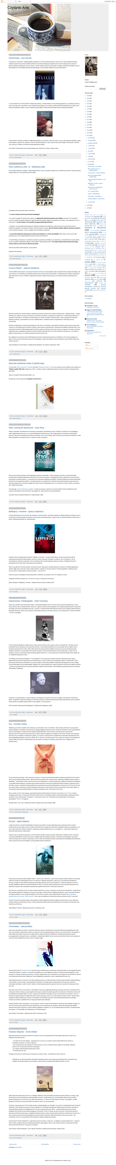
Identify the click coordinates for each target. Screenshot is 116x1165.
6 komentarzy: (29, 712)
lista (90, 230)
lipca (89, 151)
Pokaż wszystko (103, 335)
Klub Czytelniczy (17, 258)
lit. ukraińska (98, 267)
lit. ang (104, 232)
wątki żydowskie (97, 281)
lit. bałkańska (94, 238)
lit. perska (97, 259)
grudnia (90, 138)
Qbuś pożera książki (92, 319)
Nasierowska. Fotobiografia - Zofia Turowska (28, 601)
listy (95, 230)
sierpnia (90, 148)
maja (89, 156)
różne (101, 279)
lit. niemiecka (98, 257)
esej (88, 220)
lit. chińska (103, 237)
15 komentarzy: (30, 914)
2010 (88, 205)
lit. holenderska (97, 248)
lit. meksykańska (88, 257)
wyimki (101, 283)
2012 (88, 133)
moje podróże (90, 330)
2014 (88, 127)
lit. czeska (98, 239)
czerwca (90, 153)
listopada (90, 140)
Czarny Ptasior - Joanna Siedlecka (24, 268)
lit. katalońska (100, 254)
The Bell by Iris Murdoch (93, 307)
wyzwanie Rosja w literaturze (99, 290)
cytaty (104, 216)
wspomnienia (16, 354)
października (91, 143)
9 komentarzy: (29, 809)
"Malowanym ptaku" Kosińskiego (47, 367)
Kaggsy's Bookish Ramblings (94, 310)
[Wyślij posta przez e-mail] (35, 155)
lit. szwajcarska (94, 266)
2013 (88, 130)
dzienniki (95, 218)
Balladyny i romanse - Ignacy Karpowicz (26, 511)
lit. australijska (88, 236)
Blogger (69, 1160)
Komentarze (90, 348)
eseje (92, 220)
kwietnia (90, 159)
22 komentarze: (30, 351)
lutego (90, 164)
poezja (87, 275)
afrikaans (87, 214)
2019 (88, 114)
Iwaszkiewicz (99, 222)
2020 (88, 111)
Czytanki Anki (18, 8)
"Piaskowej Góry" (26, 970)
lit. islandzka (95, 252)
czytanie (88, 218)
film (103, 220)
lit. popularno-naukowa (101, 262)
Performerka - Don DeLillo (20, 58)
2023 (88, 103)
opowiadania (25, 812)
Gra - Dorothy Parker (18, 724)
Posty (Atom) (18, 1147)
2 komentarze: (29, 501)
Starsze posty (76, 1144)
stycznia (90, 202)
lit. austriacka (98, 236)
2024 (88, 101)
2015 (88, 125)
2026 (88, 95)
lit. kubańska (94, 255)
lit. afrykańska (102, 230)
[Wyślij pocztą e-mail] (39, 155)
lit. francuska (90, 245)
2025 (88, 98)
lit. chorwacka (90, 239)
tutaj (33, 375)
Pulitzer (102, 277)
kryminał (87, 225)
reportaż (87, 279)
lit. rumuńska (99, 264)
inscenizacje (88, 222)
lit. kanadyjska (91, 254)
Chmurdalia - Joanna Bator (20, 926)
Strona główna (45, 1144)
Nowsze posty (12, 1144)
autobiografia (88, 216)
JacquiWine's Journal (92, 305)
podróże (102, 273)
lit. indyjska (99, 250)
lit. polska (15, 591)
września (90, 145)
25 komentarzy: (30, 589)
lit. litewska (101, 255)
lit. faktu (87, 243)
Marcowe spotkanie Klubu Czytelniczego (26, 363)
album (94, 214)
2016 (88, 122)
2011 (88, 135)
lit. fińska (95, 243)
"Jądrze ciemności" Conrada (24, 367)
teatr (86, 281)
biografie (15, 714)
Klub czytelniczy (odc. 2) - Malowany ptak (27, 167)
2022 (88, 106)
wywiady (87, 284)
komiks (102, 224)
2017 (88, 119)
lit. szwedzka (102, 266)
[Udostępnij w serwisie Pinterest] (46, 155)
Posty (88, 345)
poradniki (98, 275)
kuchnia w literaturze (95, 228)
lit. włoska (95, 269)
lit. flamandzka (103, 243)
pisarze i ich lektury (92, 273)
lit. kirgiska (87, 255)
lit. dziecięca (94, 241)
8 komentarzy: (29, 155)
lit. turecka (90, 267)
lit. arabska (101, 234)
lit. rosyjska (90, 264)
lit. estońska (101, 241)
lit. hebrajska (97, 247)
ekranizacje (103, 218)
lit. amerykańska (17, 157)
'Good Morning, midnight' (26, 489)
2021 (88, 109)
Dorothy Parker (67, 793)
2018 (88, 117)
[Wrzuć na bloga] (41, 155)
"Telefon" (18, 799)
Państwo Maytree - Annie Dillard (23, 1032)
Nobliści (93, 271)
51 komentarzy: (30, 256)
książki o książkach (98, 225)
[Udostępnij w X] (42, 155)
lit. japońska (103, 252)
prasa (94, 277)
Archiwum (89, 298)
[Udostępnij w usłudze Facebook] (44, 155)
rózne (95, 279)
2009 (88, 208)
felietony (98, 220)
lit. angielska (91, 234)
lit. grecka (100, 245)
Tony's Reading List (91, 325)
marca (90, 161)
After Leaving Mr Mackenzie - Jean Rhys (26, 428)
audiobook (101, 214)
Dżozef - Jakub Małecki (19, 821)
